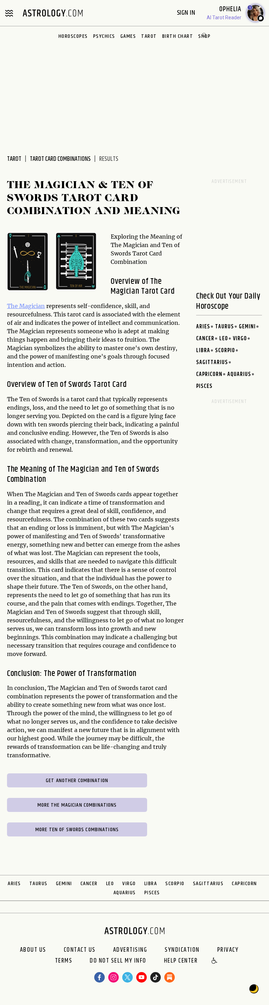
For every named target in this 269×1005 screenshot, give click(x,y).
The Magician (26, 305)
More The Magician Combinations (77, 805)
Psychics (104, 36)
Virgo (240, 338)
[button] (215, 961)
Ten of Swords (69, 384)
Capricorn (209, 374)
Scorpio (225, 350)
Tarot (149, 36)
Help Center (181, 961)
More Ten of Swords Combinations (77, 829)
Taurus (224, 326)
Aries (203, 326)
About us (33, 949)
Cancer (205, 338)
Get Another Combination (77, 780)
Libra (203, 350)
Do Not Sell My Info (118, 961)
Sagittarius (212, 362)
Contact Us (80, 949)
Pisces (204, 386)
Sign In (187, 13)
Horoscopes (73, 36)
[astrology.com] (52, 12)
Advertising (130, 949)
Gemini (247, 326)
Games (128, 36)
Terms (64, 961)
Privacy (228, 949)
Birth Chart (177, 36)
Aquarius (239, 374)
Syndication (182, 949)
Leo (223, 338)
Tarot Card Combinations (60, 159)
